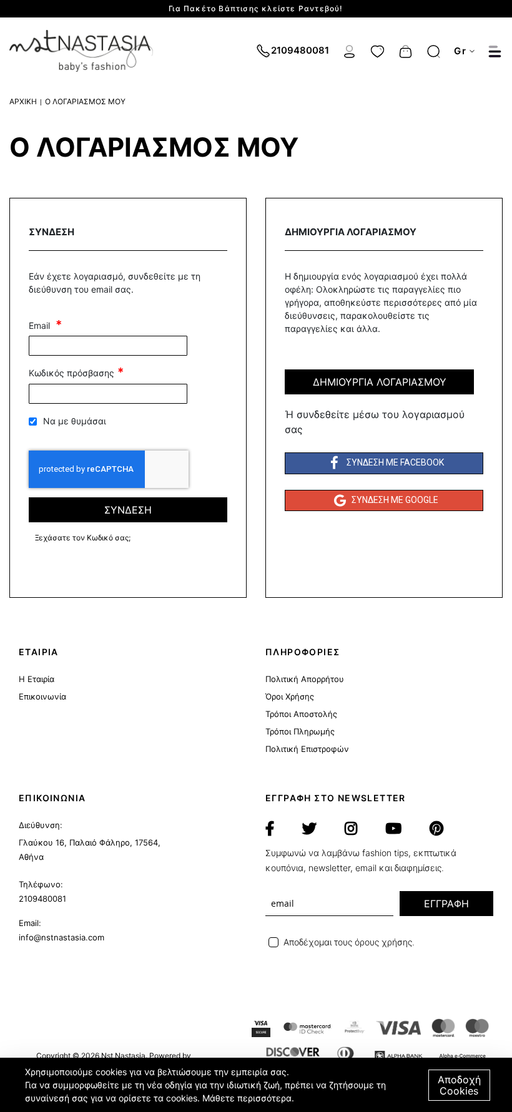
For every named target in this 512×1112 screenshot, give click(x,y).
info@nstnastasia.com (61, 937)
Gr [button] (460, 51)
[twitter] (309, 828)
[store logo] (81, 50)
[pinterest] (436, 828)
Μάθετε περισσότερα (247, 1098)
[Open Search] (433, 51)
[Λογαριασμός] (349, 50)
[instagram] (351, 828)
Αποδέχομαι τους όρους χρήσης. (349, 942)
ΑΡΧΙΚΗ (23, 101)
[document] (258, 1085)
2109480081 (42, 899)
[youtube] (393, 828)
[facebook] (269, 828)
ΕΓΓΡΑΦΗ (446, 903)
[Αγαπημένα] (377, 50)
